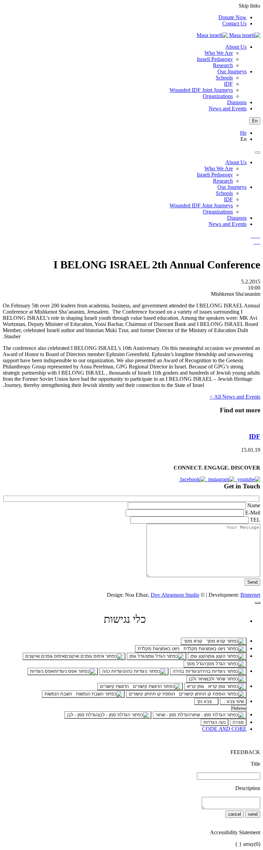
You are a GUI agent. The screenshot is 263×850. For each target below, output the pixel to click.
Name (253, 505)
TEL (255, 520)
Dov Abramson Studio (175, 595)
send (253, 814)
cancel (234, 814)
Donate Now (232, 17)
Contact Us (234, 23)
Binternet (250, 595)
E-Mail (252, 512)
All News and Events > (235, 397)
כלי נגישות (125, 619)
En (255, 120)
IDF (254, 436)
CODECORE (224, 729)
